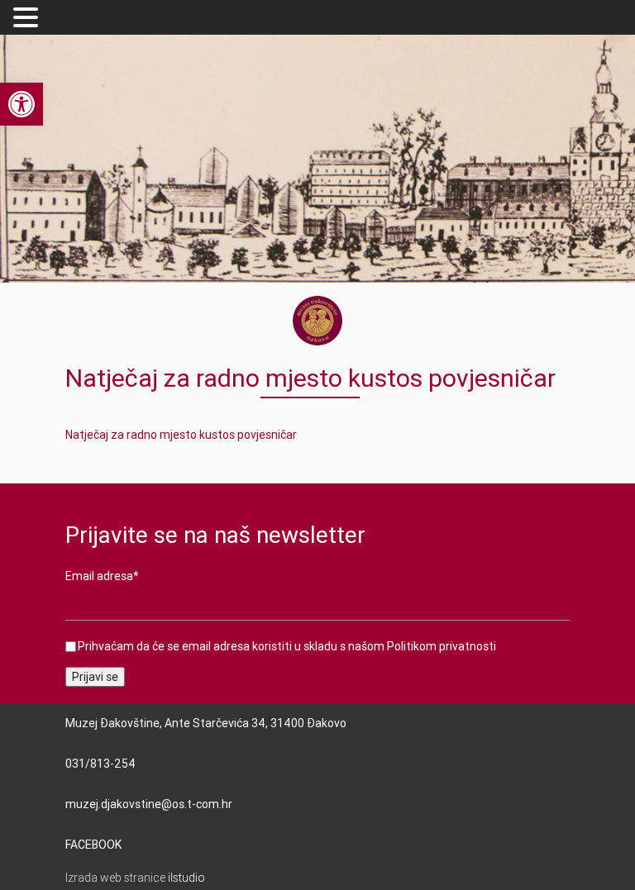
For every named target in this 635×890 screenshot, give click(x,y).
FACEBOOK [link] (93, 844)
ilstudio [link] (186, 877)
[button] (28, 18)
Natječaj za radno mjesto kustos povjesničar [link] (181, 434)
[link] (21, 104)
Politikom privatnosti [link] (441, 646)
